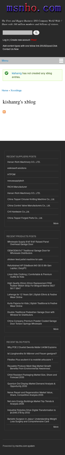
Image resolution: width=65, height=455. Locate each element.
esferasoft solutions (16, 167)
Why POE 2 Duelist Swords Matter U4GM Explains (32, 347)
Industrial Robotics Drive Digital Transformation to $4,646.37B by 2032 (31, 411)
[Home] (32, 8)
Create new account (20, 39)
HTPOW (11, 174)
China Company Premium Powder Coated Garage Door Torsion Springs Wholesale (32, 322)
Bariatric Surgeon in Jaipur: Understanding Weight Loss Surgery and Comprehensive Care (32, 420)
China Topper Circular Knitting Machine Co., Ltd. (31, 199)
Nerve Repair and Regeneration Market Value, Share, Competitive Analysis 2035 (30, 393)
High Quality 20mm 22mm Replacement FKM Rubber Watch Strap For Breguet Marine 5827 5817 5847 (31, 285)
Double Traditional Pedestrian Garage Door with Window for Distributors (31, 313)
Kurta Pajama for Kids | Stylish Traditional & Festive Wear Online (32, 304)
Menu (5, 60)
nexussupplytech (15, 180)
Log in (6, 39)
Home (5, 90)
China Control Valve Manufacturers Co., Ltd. (28, 205)
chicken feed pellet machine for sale (25, 259)
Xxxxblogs (16, 90)
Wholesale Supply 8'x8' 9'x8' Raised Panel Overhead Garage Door (28, 243)
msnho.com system (25, 445)
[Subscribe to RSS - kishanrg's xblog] (4, 111)
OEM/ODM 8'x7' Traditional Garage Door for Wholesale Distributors (28, 251)
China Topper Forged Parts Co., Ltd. (25, 217)
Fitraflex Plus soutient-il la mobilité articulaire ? (30, 359)
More (55, 223)
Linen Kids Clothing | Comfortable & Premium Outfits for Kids (29, 275)
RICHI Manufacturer (17, 186)
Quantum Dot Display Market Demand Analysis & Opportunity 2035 (31, 384)
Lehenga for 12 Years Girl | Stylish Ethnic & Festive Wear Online (32, 295)
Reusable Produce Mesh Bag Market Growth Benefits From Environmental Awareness (29, 367)
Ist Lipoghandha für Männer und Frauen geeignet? (32, 353)
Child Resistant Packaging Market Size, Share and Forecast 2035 (32, 376)
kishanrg (17, 73)
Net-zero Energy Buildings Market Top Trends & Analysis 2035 (30, 402)
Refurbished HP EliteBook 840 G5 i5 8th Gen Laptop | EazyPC (29, 266)
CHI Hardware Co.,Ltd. (18, 211)
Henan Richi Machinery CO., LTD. (23, 161)
